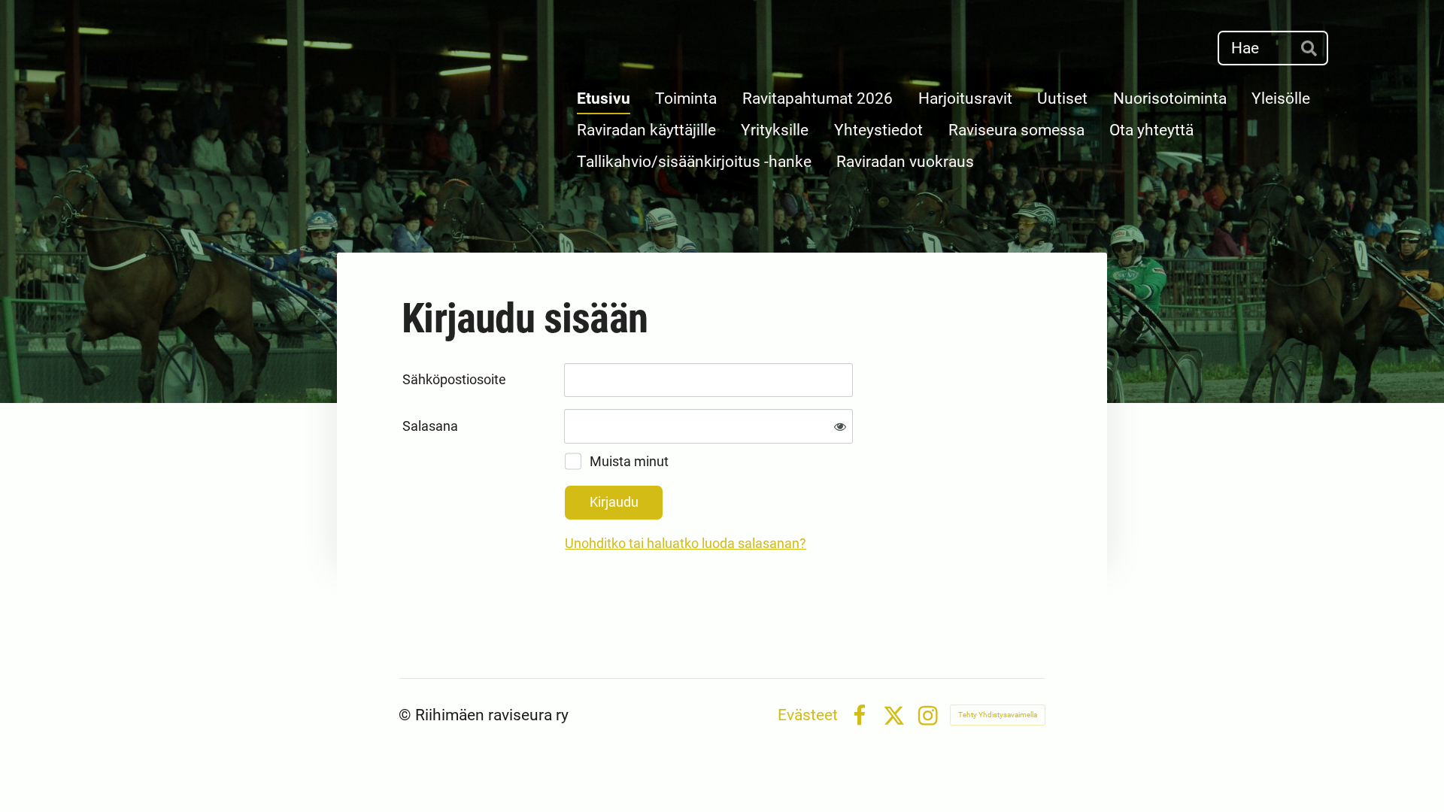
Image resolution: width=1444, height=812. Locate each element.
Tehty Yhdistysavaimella (997, 714)
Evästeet (808, 715)
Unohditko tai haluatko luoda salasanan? (685, 543)
